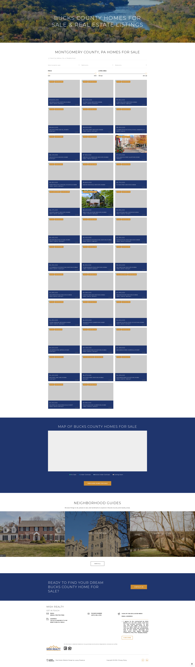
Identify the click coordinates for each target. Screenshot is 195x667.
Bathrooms (85, 65)
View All (97, 563)
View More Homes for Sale (98, 483)
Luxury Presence (80, 660)
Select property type (54, 65)
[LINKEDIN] (147, 660)
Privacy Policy (142, 632)
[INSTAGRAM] (142, 660)
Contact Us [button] (138, 587)
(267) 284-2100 (96, 615)
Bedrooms (118, 65)
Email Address (127, 616)
